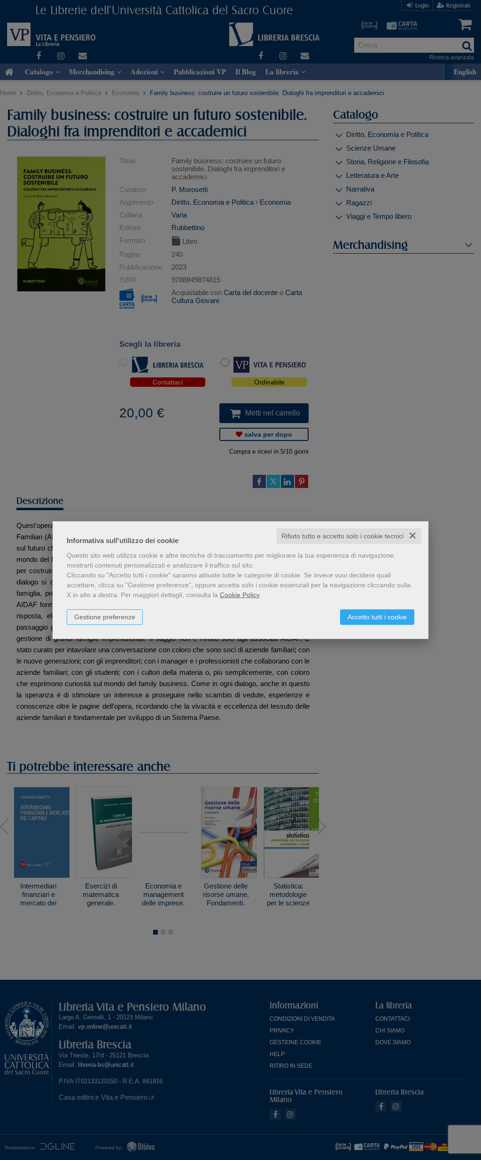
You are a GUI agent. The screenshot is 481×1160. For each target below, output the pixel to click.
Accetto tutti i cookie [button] (377, 617)
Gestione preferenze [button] (104, 617)
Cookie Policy (239, 595)
